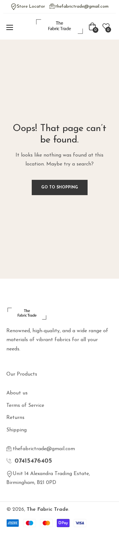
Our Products (21, 374)
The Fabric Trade (47, 509)
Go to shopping (59, 187)
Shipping (16, 430)
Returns (15, 417)
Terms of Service (25, 405)
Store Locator (31, 6)
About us (17, 393)
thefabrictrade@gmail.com (82, 6)
